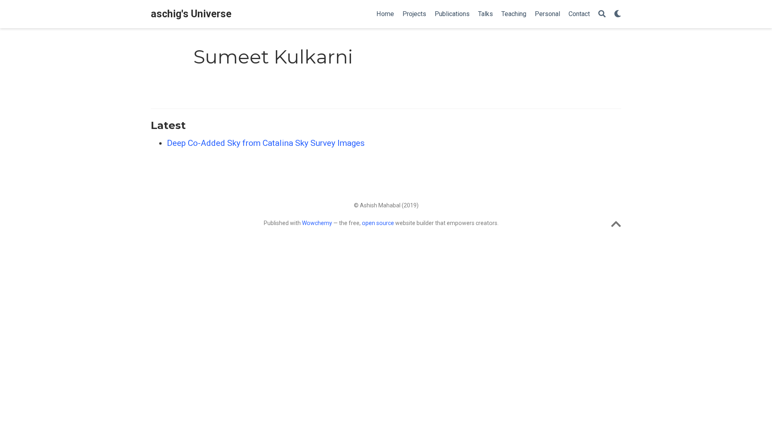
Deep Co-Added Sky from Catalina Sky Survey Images (266, 143)
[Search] (602, 14)
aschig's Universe (191, 14)
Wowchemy (317, 223)
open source (378, 223)
